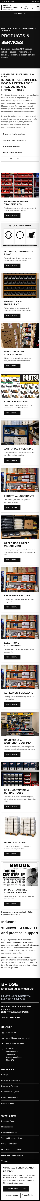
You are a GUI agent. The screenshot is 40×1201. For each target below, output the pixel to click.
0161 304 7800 (35, 1)
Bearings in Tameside (9, 1086)
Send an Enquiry (20, 13)
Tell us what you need (14, 965)
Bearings (4, 1075)
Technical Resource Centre (12, 1138)
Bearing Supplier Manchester (13, 152)
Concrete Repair (7, 1103)
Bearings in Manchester (10, 1080)
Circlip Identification (9, 1144)
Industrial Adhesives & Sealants (14, 159)
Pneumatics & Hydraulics (12, 146)
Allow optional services (16, 1189)
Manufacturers (7, 1127)
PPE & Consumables (9, 1098)
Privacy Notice (27, 1195)
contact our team (31, 965)
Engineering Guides (9, 1132)
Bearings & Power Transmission (14, 140)
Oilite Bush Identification (11, 1150)
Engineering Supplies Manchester (15, 134)
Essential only (12, 1195)
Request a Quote (8, 1121)
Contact (4, 1161)
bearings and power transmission (19, 948)
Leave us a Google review (12, 1155)
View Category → (12, 215)
